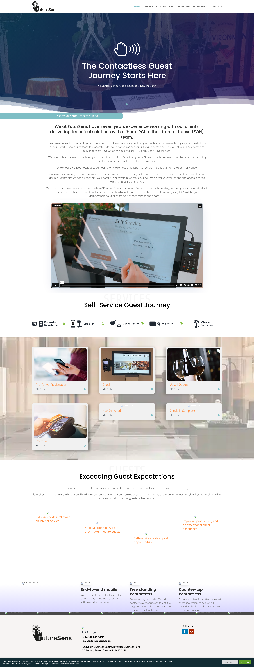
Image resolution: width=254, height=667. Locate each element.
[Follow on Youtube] (191, 631)
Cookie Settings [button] (230, 662)
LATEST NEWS (200, 7)
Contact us (215, 7)
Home (137, 7)
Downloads (166, 7)
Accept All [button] (245, 662)
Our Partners (183, 7)
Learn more (149, 7)
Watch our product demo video (77, 115)
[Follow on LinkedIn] (185, 631)
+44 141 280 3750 (94, 637)
